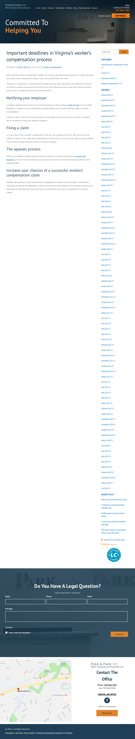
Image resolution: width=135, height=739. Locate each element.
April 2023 (105, 270)
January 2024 (106, 222)
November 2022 (107, 297)
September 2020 (107, 435)
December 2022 (107, 291)
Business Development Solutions (49, 733)
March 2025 (105, 148)
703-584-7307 (122, 10)
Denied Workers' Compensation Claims (114, 64)
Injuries (103, 73)
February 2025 (106, 153)
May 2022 (104, 329)
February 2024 (106, 217)
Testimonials (59, 8)
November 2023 (107, 233)
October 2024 (106, 174)
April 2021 (105, 398)
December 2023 (107, 228)
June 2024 (105, 196)
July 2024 (104, 190)
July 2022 (104, 318)
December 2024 (107, 164)
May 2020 (104, 456)
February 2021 (106, 408)
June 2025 (105, 132)
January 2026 (106, 95)
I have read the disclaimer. (20, 633)
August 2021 (106, 376)
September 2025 (107, 116)
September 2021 (107, 371)
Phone (49, 596)
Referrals (69, 8)
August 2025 (106, 121)
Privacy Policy (29, 733)
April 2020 (105, 461)
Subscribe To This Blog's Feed (114, 540)
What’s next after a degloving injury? (114, 499)
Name (7, 596)
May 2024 (104, 201)
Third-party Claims (107, 78)
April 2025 (105, 143)
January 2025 (106, 159)
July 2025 (104, 127)
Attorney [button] (51, 8)
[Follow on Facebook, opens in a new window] (107, 700)
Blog (75, 8)
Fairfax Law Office (107, 694)
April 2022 (105, 334)
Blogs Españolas (84, 8)
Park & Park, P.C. (23, 67)
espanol (120, 15)
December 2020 (107, 419)
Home (38, 8)
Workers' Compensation (52, 67)
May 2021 (104, 392)
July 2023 (104, 254)
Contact (94, 8)
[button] (133, 724)
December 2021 (107, 355)
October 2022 (106, 302)
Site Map (18, 733)
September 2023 (107, 243)
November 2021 (107, 360)
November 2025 (107, 105)
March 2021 (105, 403)
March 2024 (105, 212)
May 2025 (104, 137)
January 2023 (106, 286)
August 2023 (106, 249)
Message (9, 608)
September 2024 (107, 180)
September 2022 (107, 307)
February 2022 (106, 345)
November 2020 (107, 424)
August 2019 (106, 483)
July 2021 (104, 382)
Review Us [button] (107, 713)
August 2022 (106, 313)
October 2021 (106, 366)
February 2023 (106, 281)
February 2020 (106, 472)
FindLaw (69, 733)
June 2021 (105, 387)
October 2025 (106, 111)
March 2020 (105, 467)
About (44, 8)
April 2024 (105, 206)
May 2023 (104, 265)
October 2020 (106, 430)
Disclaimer (9, 627)
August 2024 (106, 185)
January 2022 (106, 350)
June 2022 (105, 323)
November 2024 (107, 169)
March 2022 (105, 339)
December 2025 (107, 100)
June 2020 (105, 451)
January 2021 (106, 414)
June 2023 (105, 259)
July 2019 (104, 488)
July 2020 (104, 446)
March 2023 (105, 275)
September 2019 (107, 477)
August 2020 (106, 440)
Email (90, 596)
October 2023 (106, 238)
